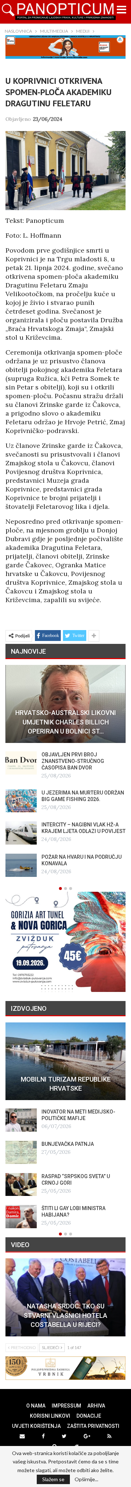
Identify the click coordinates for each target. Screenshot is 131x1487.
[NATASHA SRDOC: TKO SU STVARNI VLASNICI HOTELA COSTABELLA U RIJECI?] (65, 1297)
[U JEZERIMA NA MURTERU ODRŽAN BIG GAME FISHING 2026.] (21, 801)
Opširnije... (86, 1479)
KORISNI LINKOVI (50, 1416)
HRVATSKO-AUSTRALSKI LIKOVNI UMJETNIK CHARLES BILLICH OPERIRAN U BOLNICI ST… (65, 722)
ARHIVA (96, 1406)
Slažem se (53, 1479)
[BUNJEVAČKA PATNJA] (21, 1152)
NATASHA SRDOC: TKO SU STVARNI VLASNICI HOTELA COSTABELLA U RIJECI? (65, 1315)
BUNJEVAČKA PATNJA (67, 1144)
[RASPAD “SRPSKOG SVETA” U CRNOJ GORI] (21, 1184)
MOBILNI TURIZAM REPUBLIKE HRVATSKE (66, 1083)
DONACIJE (88, 1416)
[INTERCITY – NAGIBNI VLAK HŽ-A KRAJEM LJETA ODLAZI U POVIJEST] (21, 833)
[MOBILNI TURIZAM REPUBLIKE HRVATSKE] (65, 1061)
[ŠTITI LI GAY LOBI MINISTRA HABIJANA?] (21, 1216)
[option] (65, 771)
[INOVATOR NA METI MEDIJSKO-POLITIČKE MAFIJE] (21, 1120)
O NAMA (35, 1406)
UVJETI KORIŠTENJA (36, 1426)
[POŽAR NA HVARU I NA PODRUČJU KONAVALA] (21, 865)
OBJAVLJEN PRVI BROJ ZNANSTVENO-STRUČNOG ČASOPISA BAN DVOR (72, 761)
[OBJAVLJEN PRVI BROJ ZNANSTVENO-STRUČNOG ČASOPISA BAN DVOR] (21, 763)
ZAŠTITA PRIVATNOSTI (93, 1426)
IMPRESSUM (66, 1406)
